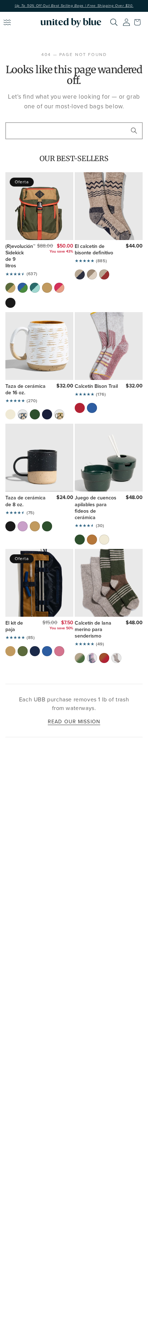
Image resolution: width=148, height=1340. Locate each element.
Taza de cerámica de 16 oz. (25, 389)
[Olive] (10, 288)
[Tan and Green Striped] (80, 658)
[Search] (113, 22)
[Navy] (80, 274)
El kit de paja (14, 626)
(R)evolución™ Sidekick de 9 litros (16, 256)
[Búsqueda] (134, 130)
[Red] (104, 274)
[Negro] (10, 526)
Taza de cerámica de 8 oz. (25, 500)
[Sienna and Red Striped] (104, 658)
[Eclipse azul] (23, 414)
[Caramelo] (92, 540)
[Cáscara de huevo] (10, 414)
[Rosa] (59, 651)
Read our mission (74, 721)
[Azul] (92, 408)
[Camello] (47, 288)
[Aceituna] (23, 651)
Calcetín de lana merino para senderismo (93, 629)
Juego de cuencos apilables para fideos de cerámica (95, 507)
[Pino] (35, 414)
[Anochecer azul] (47, 414)
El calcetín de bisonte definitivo (94, 249)
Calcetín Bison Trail (96, 386)
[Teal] (35, 288)
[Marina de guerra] (35, 651)
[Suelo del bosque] (59, 414)
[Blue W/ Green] (23, 288)
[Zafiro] (47, 651)
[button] (139, 22)
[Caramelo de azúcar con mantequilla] (35, 526)
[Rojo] (80, 408)
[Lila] (23, 526)
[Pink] (59, 288)
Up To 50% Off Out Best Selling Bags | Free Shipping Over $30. (74, 6)
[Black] (10, 303)
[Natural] (92, 274)
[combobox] (74, 131)
